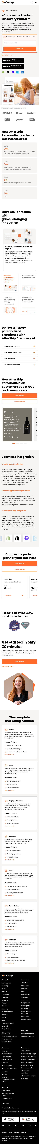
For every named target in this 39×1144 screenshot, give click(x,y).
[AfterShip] (8, 2)
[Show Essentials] (18, 601)
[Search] (32, 2)
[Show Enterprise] (21, 601)
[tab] (10, 283)
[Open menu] (35, 2)
